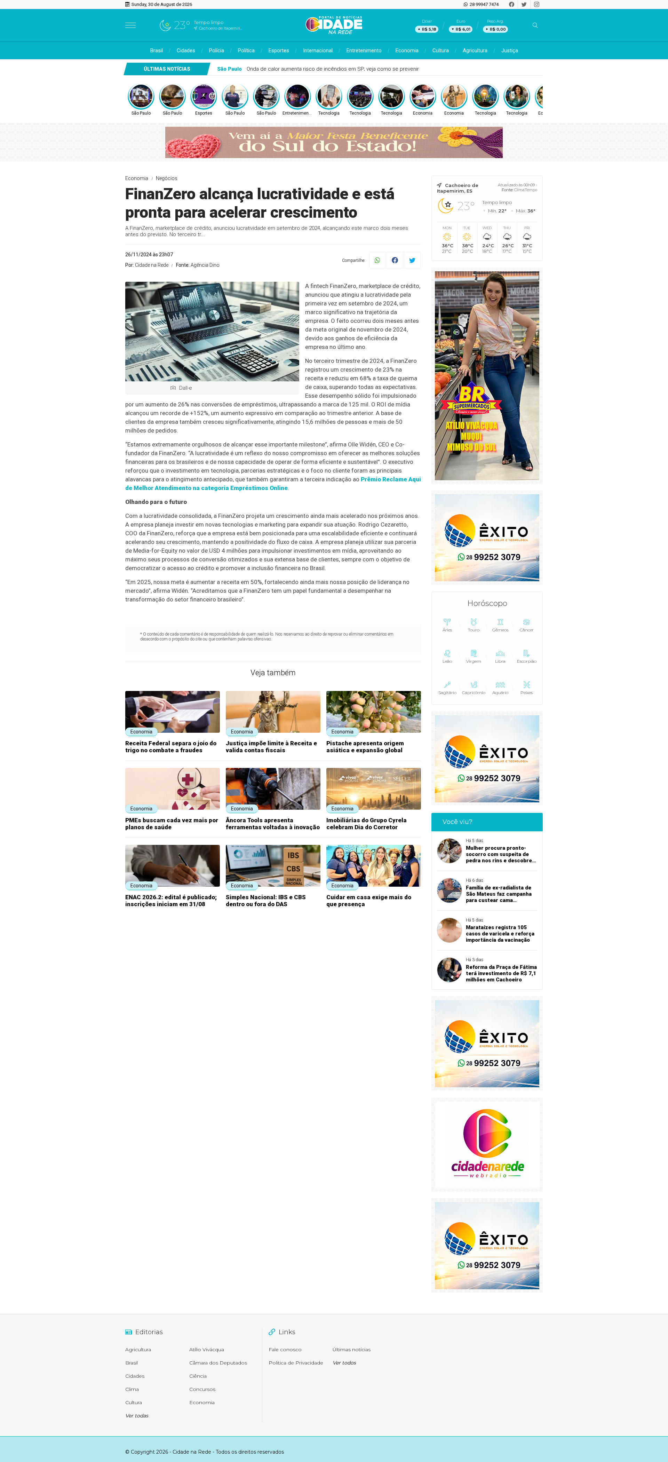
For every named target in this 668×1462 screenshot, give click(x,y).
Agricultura (475, 50)
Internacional (318, 50)
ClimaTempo (525, 189)
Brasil (156, 50)
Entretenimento (364, 50)
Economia (407, 50)
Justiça (509, 50)
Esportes (279, 50)
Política (246, 50)
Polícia (216, 50)
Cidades (186, 50)
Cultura (440, 50)
